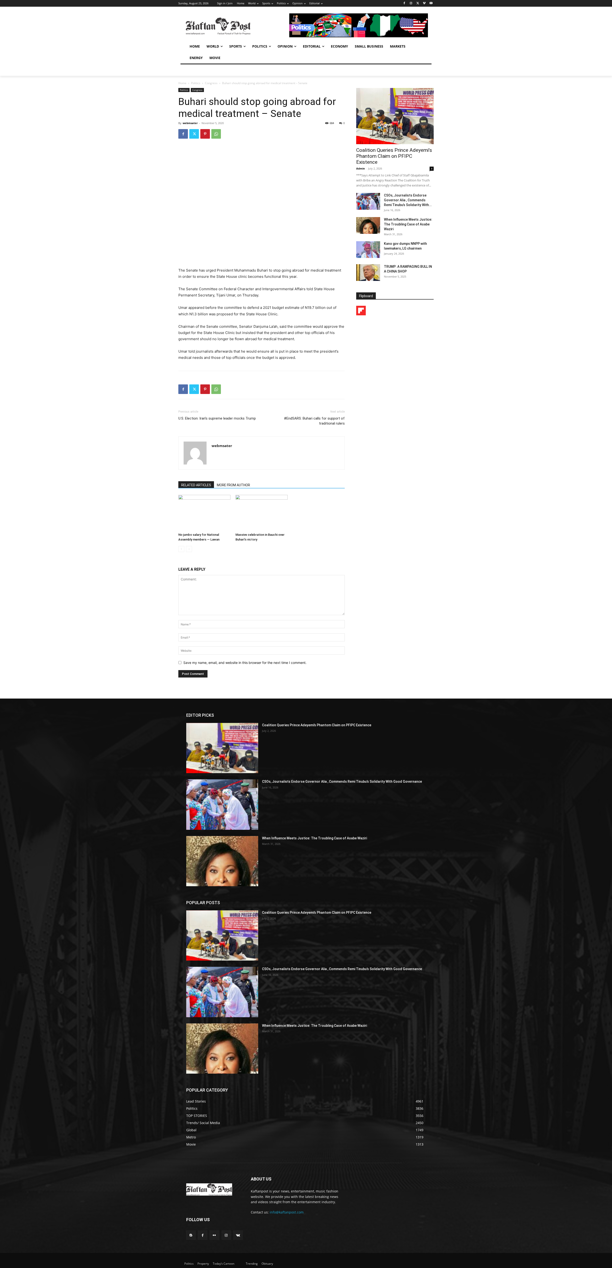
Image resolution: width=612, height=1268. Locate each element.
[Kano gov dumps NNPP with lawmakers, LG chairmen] (368, 249)
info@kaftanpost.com (287, 1212)
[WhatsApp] (216, 134)
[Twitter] (418, 3)
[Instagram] (411, 3)
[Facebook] (404, 3)
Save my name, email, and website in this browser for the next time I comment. (244, 663)
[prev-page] (181, 549)
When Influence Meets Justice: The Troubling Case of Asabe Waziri (408, 224)
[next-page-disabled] (189, 549)
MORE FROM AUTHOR (233, 485)
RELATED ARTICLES (196, 485)
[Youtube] (431, 3)
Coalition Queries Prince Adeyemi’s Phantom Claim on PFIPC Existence (394, 156)
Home (182, 83)
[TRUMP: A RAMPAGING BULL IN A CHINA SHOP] (368, 272)
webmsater (190, 123)
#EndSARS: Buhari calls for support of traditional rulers (314, 421)
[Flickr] (214, 1235)
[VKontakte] (238, 1235)
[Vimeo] (424, 3)
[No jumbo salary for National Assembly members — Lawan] (204, 513)
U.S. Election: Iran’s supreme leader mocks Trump (217, 418)
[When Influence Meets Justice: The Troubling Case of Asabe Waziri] (368, 225)
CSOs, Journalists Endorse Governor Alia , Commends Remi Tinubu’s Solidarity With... (408, 200)
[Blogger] (191, 1235)
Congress (211, 83)
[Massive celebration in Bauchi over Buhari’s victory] (261, 513)
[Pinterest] (205, 134)
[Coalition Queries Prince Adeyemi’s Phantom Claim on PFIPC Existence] (395, 116)
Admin (360, 168)
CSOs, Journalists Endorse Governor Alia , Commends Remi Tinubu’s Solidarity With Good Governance (342, 781)
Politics (195, 83)
